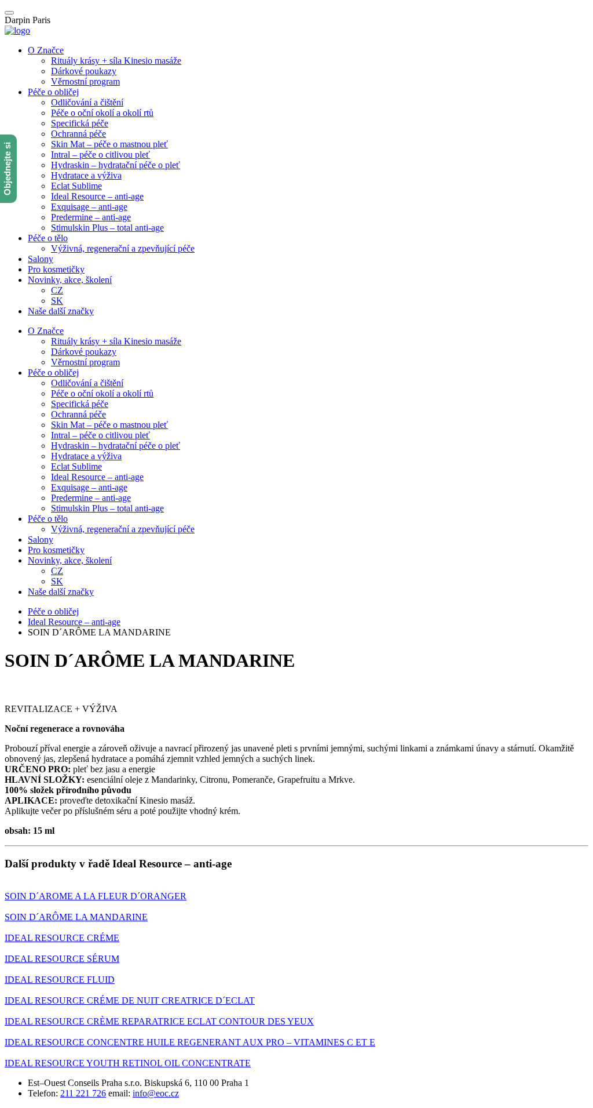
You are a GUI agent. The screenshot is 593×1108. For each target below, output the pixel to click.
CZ (57, 290)
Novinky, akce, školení (70, 280)
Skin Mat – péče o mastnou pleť (109, 144)
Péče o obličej (53, 92)
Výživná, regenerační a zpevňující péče (123, 248)
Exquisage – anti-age (89, 207)
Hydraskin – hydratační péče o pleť (115, 165)
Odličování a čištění (87, 102)
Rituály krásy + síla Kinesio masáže (116, 61)
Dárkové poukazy (83, 71)
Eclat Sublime (76, 186)
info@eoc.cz (156, 1093)
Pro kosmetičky (56, 269)
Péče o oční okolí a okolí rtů (102, 113)
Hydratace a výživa (86, 175)
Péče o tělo (48, 238)
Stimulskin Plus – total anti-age (107, 228)
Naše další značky (61, 311)
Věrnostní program (85, 81)
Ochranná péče (78, 134)
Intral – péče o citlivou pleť (100, 154)
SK (57, 301)
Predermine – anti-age (91, 217)
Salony (40, 259)
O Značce (46, 50)
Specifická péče (79, 123)
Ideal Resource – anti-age (97, 196)
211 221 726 (83, 1093)
